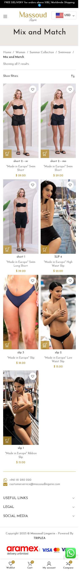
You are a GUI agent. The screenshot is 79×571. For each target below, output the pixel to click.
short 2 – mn (58, 161)
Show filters (10, 76)
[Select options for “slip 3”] (7, 345)
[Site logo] (33, 16)
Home (7, 52)
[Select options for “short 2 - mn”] (45, 154)
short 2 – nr (20, 161)
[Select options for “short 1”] (7, 249)
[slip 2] (58, 312)
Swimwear (64, 52)
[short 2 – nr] (21, 121)
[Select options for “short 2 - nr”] (7, 154)
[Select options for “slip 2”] (45, 345)
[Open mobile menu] (5, 16)
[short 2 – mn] (58, 121)
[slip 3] (21, 312)
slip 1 (21, 448)
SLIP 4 (58, 257)
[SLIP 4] (58, 216)
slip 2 (58, 352)
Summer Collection (42, 52)
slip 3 (20, 352)
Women (20, 52)
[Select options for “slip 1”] (7, 440)
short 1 (21, 257)
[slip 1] (21, 407)
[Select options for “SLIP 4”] (45, 249)
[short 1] (21, 216)
